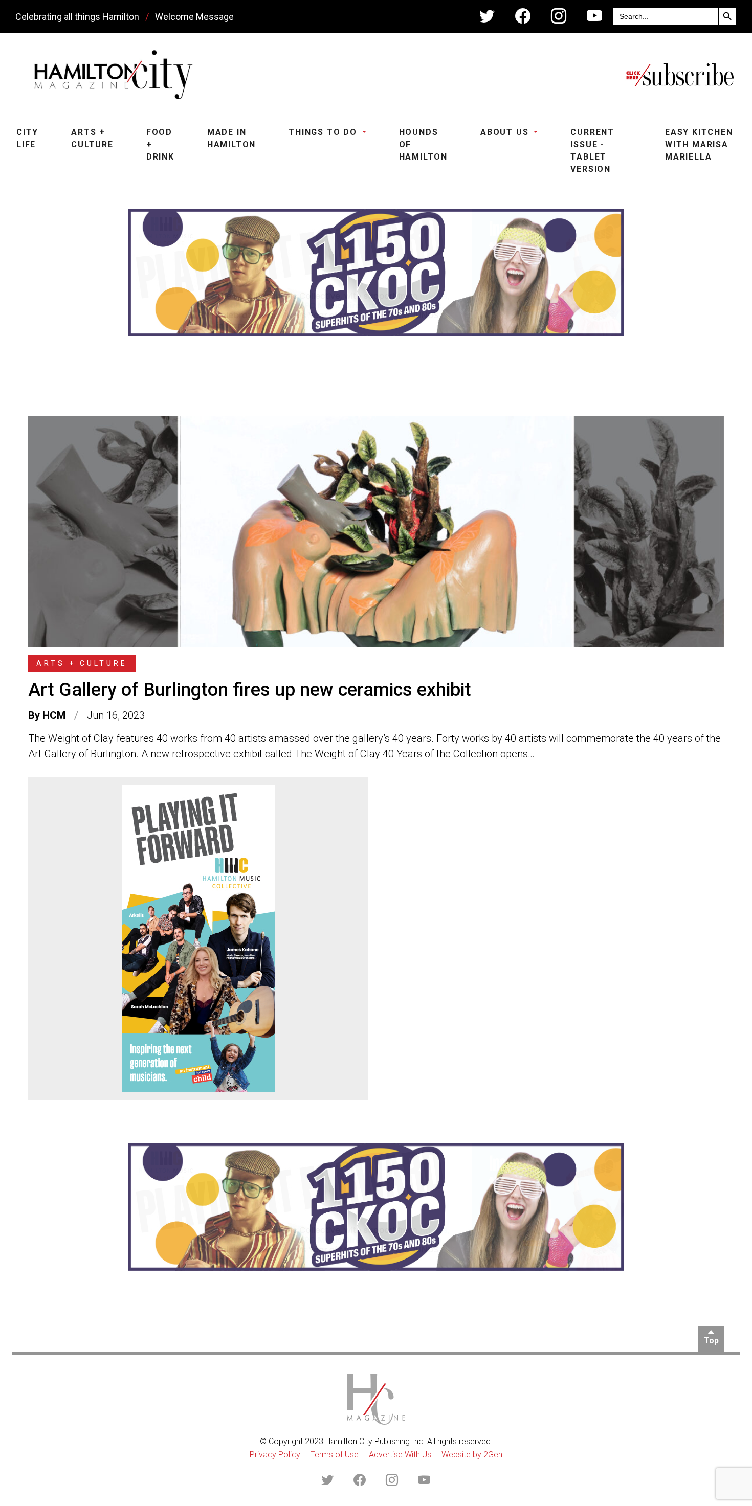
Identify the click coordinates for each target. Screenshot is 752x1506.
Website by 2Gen (471, 1454)
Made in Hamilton (231, 138)
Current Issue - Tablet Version (592, 150)
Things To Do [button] (324, 132)
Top (711, 1340)
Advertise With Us (400, 1454)
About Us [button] (506, 132)
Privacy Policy (275, 1454)
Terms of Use (335, 1454)
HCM (53, 715)
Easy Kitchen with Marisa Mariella (699, 144)
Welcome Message (194, 16)
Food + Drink (160, 144)
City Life (27, 138)
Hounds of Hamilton (423, 144)
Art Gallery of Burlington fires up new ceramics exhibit (249, 690)
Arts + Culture (92, 138)
